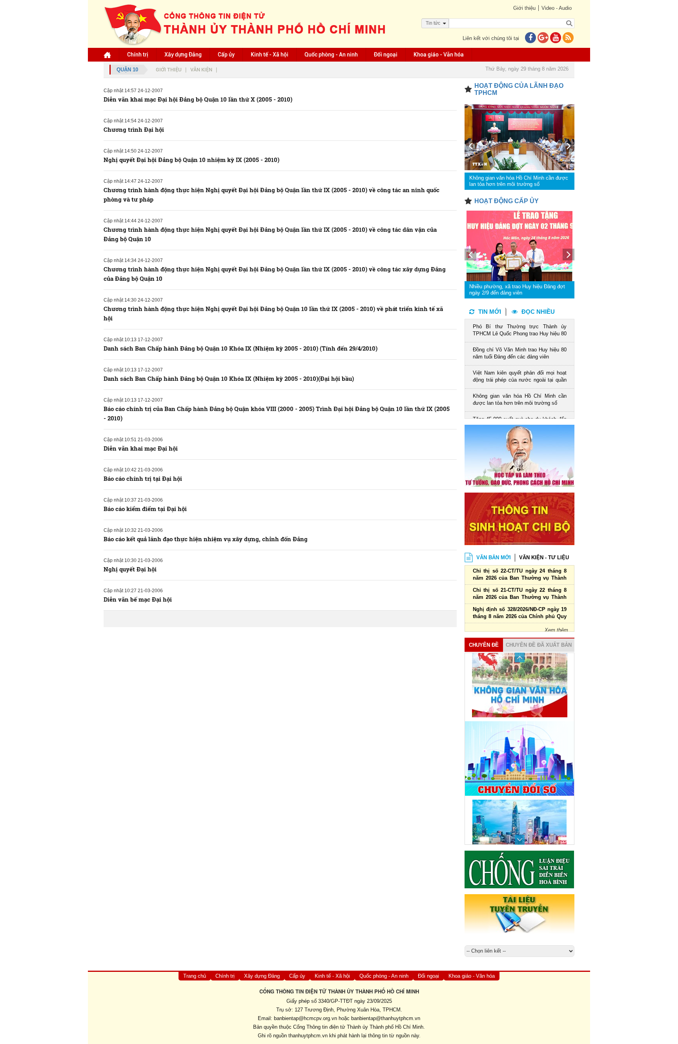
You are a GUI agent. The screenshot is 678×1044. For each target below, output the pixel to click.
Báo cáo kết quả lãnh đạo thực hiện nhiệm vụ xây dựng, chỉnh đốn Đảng (206, 539)
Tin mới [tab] (489, 311)
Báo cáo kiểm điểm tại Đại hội (145, 509)
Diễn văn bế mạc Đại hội (138, 599)
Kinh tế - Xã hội (269, 54)
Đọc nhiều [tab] (538, 311)
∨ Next (520, 840)
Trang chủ (194, 976)
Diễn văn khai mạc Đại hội (141, 448)
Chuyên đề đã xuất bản (539, 645)
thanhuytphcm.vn (308, 1036)
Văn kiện (201, 70)
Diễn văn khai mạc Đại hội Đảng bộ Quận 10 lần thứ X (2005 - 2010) (198, 99)
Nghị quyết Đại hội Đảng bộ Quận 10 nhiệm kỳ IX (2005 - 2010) (191, 160)
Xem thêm (556, 630)
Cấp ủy (226, 54)
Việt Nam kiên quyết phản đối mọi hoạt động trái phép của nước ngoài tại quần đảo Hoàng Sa (520, 377)
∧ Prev (520, 657)
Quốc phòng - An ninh (331, 54)
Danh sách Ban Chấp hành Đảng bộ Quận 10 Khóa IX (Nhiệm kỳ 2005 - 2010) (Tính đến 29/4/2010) (240, 348)
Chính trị (137, 54)
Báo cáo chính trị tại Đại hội (143, 478)
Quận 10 (127, 70)
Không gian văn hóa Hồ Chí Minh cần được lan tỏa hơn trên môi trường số (518, 181)
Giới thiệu (524, 8)
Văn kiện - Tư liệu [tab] (544, 557)
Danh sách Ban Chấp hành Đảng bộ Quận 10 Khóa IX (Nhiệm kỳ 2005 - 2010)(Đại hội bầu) (229, 378)
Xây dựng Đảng (183, 54)
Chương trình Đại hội (134, 129)
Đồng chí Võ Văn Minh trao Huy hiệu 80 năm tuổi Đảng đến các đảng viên (520, 353)
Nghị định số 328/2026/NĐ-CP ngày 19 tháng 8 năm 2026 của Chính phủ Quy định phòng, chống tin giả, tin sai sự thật (520, 613)
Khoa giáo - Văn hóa (439, 54)
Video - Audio (556, 8)
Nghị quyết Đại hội (130, 569)
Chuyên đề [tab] (484, 645)
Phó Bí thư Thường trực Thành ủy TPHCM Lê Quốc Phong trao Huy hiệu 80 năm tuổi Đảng (520, 331)
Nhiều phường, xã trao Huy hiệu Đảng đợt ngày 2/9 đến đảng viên (517, 290)
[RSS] (568, 38)
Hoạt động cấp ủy (506, 201)
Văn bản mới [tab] (493, 557)
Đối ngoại (385, 54)
